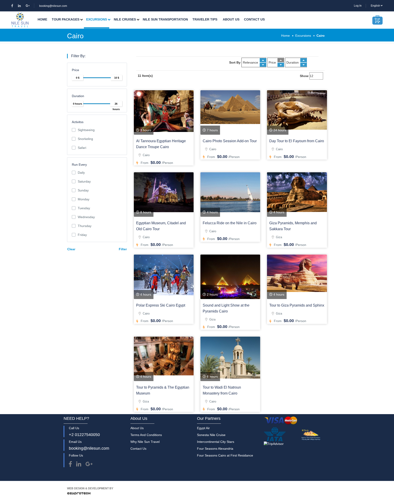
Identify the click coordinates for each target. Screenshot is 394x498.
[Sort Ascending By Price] (280, 60)
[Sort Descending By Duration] (303, 65)
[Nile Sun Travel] (20, 20)
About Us (231, 19)
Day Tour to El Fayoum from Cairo (296, 141)
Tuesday (84, 208)
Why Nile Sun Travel (145, 442)
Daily (81, 172)
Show (304, 76)
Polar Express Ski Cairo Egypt (160, 305)
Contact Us (254, 19)
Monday (83, 199)
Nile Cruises (125, 19)
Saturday (84, 181)
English (376, 5)
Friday (82, 235)
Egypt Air (203, 428)
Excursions (96, 19)
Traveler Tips (204, 19)
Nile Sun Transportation (165, 19)
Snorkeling (85, 139)
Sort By (235, 62)
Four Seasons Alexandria (215, 448)
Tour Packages (65, 19)
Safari (82, 148)
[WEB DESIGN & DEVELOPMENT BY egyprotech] (79, 494)
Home (42, 19)
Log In (358, 5)
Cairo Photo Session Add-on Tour (230, 141)
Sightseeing (86, 130)
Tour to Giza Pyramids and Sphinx (296, 305)
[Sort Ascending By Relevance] (263, 60)
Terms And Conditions (146, 435)
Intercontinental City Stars (215, 442)
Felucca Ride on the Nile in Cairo (230, 223)
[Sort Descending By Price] (280, 65)
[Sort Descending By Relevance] (263, 65)
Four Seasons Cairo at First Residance (225, 455)
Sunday (83, 190)
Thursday (84, 226)
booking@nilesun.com (53, 6)
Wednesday (86, 217)
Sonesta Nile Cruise (211, 435)
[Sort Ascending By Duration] (303, 60)
